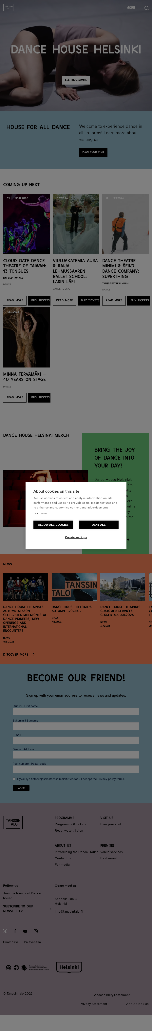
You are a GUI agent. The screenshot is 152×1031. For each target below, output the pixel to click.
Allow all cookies (53, 524)
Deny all (99, 524)
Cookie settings (76, 537)
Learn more (41, 513)
